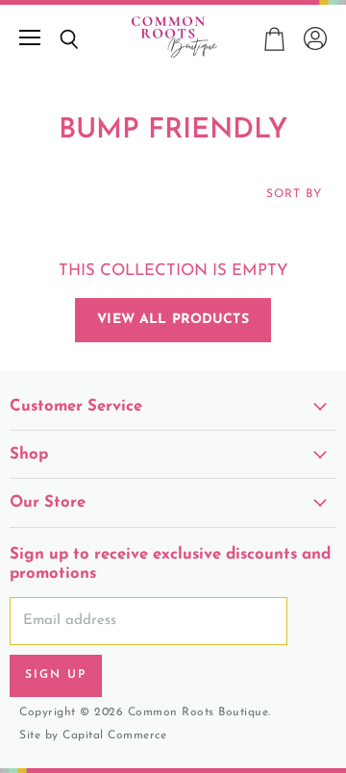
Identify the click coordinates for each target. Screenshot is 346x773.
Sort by (294, 194)
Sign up (55, 675)
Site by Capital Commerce (92, 735)
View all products (172, 319)
